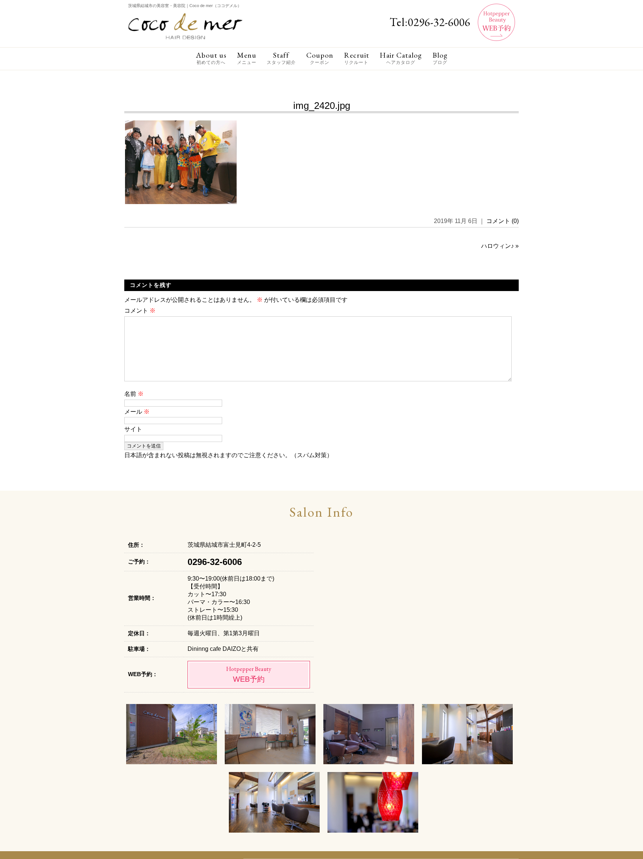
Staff (281, 57)
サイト (133, 429)
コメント (140, 310)
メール (137, 411)
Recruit (356, 57)
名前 (134, 394)
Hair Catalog (401, 57)
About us (211, 57)
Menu (246, 57)
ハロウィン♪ (497, 246)
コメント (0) (502, 221)
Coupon (319, 57)
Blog (440, 57)
